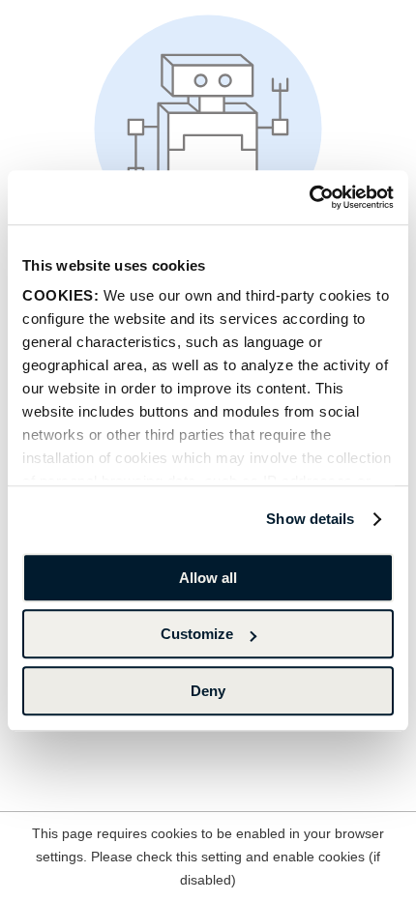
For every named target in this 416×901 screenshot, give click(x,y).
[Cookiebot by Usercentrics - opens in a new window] (309, 197)
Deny (208, 691)
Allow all (208, 577)
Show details (310, 518)
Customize (197, 633)
